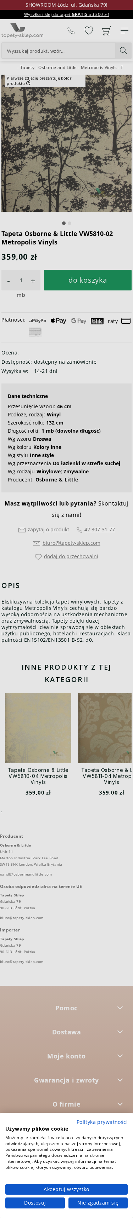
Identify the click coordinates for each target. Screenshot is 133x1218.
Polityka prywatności (102, 1122)
